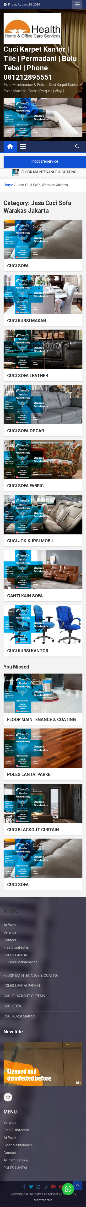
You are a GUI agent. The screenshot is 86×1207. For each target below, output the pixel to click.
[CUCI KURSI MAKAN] (43, 294)
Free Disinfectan (16, 947)
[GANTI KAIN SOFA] (43, 569)
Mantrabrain (43, 1200)
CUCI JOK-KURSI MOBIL (30, 540)
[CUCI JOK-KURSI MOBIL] (43, 514)
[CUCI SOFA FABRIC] (43, 459)
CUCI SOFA (18, 265)
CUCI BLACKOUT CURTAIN (33, 829)
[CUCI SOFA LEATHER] (43, 349)
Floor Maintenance (23, 962)
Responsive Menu (77, 4)
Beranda (10, 932)
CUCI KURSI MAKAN (26, 320)
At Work (10, 925)
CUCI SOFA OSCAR (25, 430)
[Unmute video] (43, 1064)
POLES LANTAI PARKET (30, 774)
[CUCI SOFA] (43, 239)
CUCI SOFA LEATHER (27, 375)
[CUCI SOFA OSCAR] (43, 404)
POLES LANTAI (15, 955)
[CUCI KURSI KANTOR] (43, 624)
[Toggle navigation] (23, 146)
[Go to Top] (77, 1185)
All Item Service (16, 1160)
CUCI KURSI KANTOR (27, 650)
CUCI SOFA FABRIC (25, 485)
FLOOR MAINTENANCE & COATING (41, 719)
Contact (10, 940)
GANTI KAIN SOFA (25, 595)
